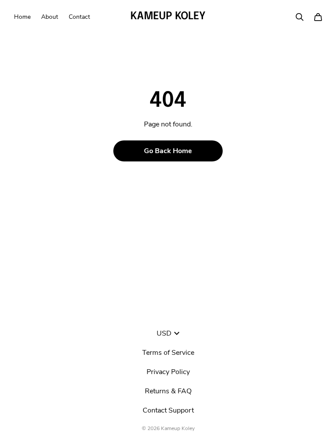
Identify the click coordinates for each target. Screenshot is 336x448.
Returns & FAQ (168, 391)
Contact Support (168, 410)
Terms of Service (168, 352)
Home (22, 17)
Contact (79, 17)
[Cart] (318, 17)
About (49, 17)
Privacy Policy (168, 372)
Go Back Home (168, 151)
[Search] (300, 17)
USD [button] (164, 333)
